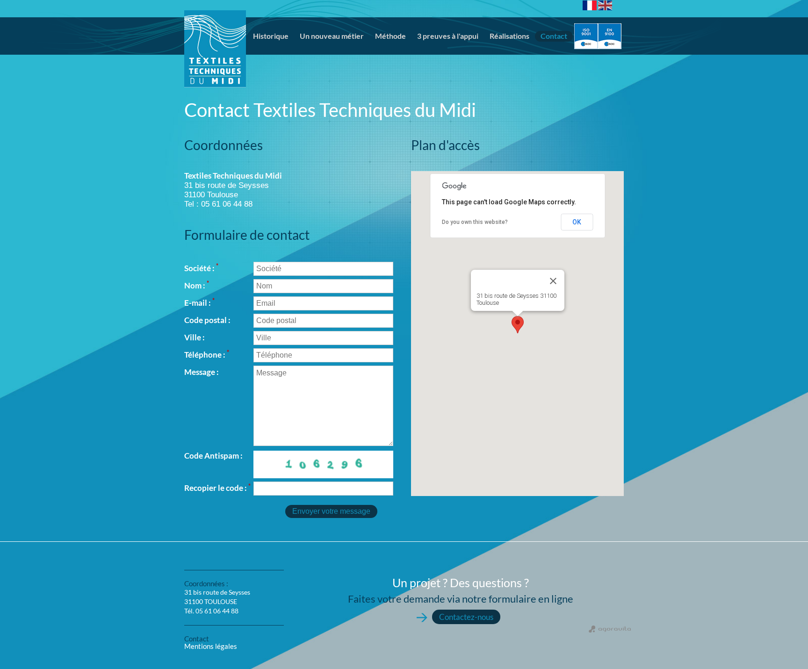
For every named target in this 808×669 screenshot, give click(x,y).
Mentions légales (210, 646)
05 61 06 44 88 (216, 611)
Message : (201, 372)
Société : (201, 268)
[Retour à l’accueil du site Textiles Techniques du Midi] (215, 38)
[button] (518, 324)
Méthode (390, 35)
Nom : (196, 285)
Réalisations (509, 35)
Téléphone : (206, 355)
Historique (271, 35)
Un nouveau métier (332, 35)
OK (576, 222)
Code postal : (207, 320)
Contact (554, 35)
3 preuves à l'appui (447, 35)
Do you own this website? (475, 222)
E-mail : (199, 303)
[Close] (553, 281)
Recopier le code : (217, 488)
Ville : (194, 337)
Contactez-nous (466, 617)
